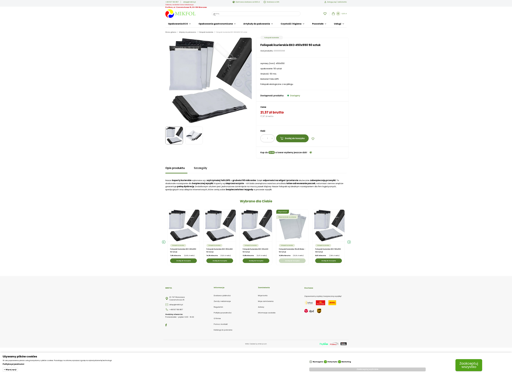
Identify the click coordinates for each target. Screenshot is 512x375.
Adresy (261, 307)
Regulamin (218, 307)
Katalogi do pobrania (223, 330)
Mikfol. (247, 344)
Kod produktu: (266, 50)
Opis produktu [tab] (175, 168)
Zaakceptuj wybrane (367, 369)
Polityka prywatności (222, 312)
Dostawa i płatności (222, 295)
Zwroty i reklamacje (222, 301)
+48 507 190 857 (172, 2)
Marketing (346, 362)
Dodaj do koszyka (295, 138)
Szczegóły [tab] (200, 168)
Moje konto (263, 295)
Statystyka (332, 362)
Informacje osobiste (266, 312)
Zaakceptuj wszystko (468, 365)
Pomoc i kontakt (221, 324)
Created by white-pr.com (258, 344)
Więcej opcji (11, 369)
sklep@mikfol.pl (189, 2)
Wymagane (318, 362)
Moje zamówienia (265, 301)
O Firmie (217, 318)
